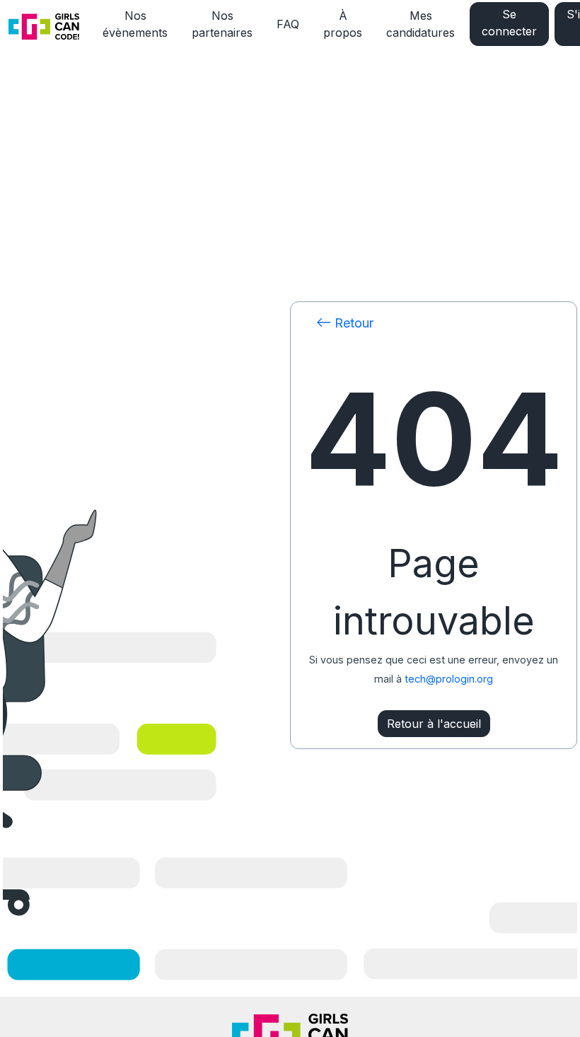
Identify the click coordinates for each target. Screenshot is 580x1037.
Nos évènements (135, 24)
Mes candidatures (420, 24)
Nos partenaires (222, 24)
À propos (342, 24)
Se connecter (509, 22)
